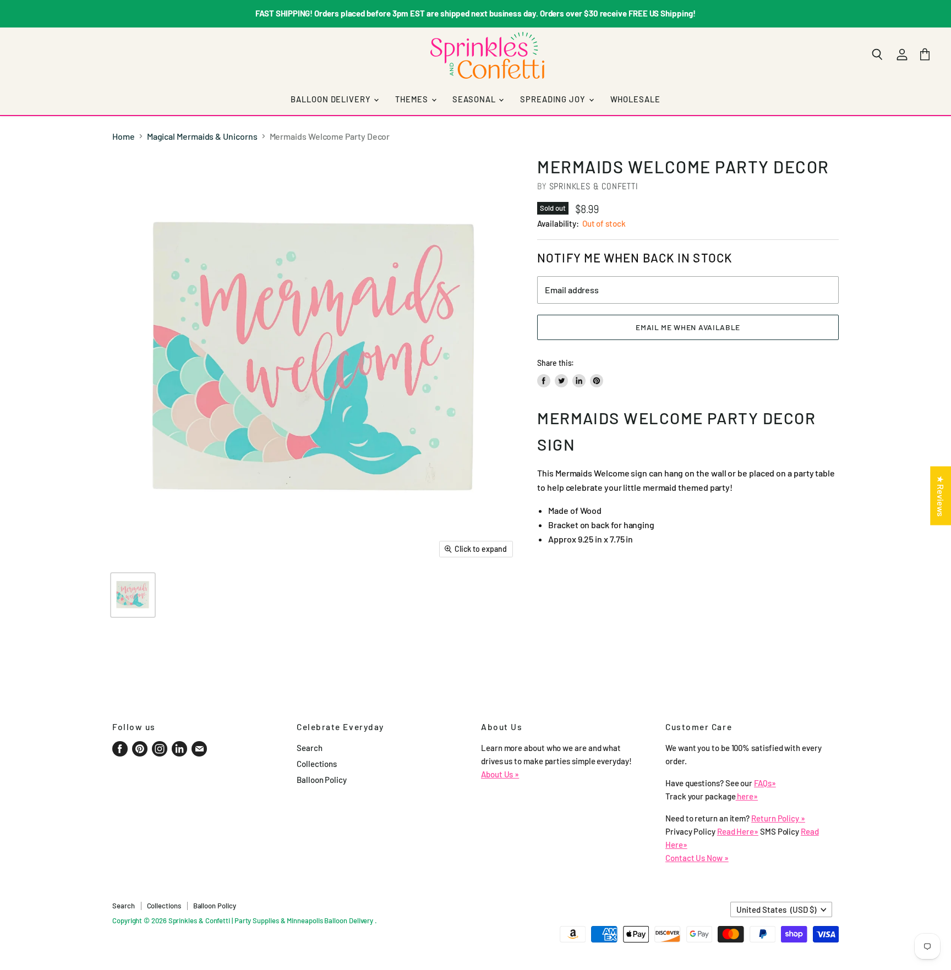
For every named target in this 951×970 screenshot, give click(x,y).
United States (776, 909)
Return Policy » (778, 818)
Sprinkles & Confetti (593, 186)
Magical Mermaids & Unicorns (202, 136)
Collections (317, 764)
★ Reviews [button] (941, 495)
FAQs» (765, 783)
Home (123, 136)
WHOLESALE (635, 99)
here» (747, 796)
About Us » (500, 774)
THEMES (412, 99)
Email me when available (688, 327)
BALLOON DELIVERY (332, 99)
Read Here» (737, 831)
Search (310, 748)
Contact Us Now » (697, 858)
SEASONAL (475, 99)
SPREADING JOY (553, 99)
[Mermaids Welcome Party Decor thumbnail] (133, 595)
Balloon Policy (322, 780)
